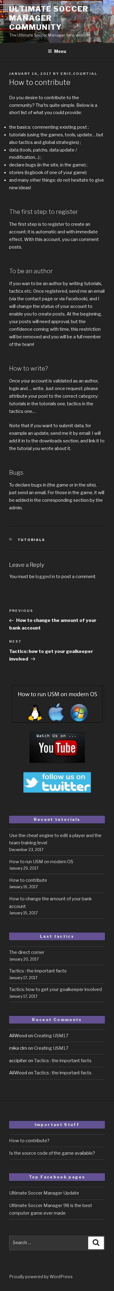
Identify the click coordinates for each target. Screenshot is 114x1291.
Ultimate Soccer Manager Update (44, 1193)
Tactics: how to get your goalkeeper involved (55, 989)
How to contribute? (29, 1140)
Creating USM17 (51, 1035)
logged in (45, 576)
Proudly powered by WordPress (41, 1276)
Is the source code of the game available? (52, 1153)
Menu (60, 51)
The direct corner (26, 952)
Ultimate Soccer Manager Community (48, 18)
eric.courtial (78, 74)
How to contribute (28, 880)
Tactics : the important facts (38, 971)
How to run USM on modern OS (41, 861)
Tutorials (31, 540)
